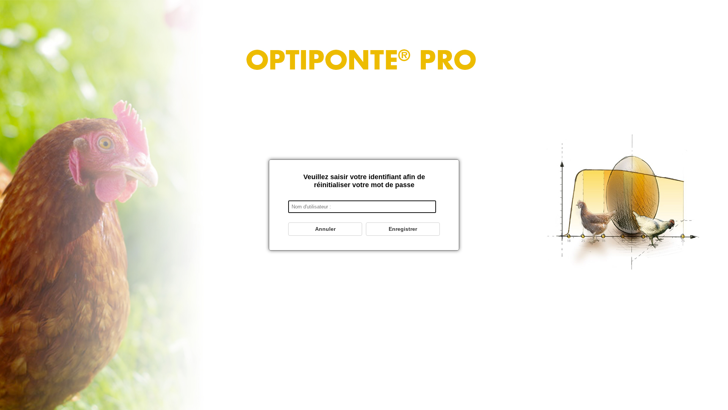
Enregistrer (403, 229)
